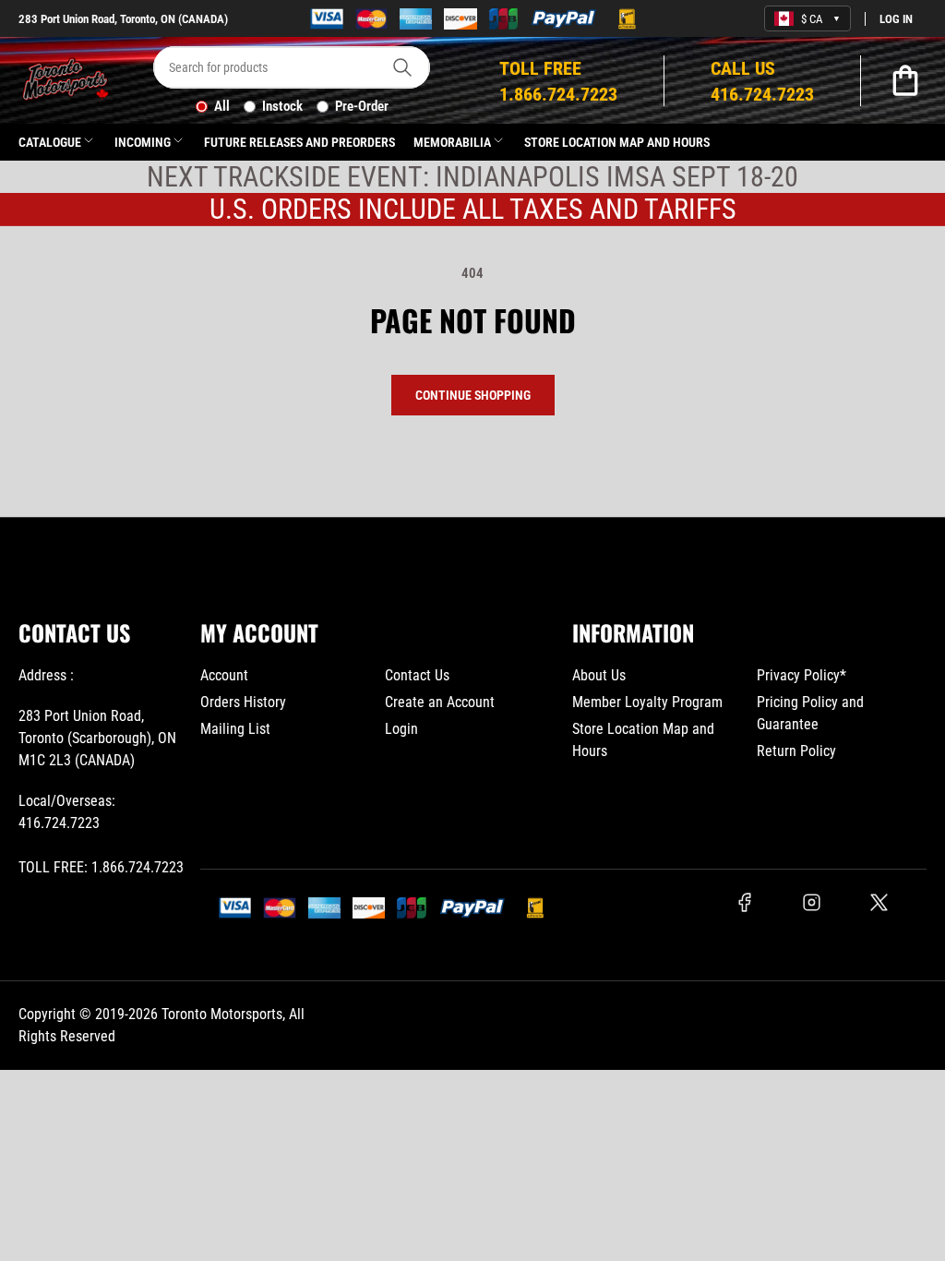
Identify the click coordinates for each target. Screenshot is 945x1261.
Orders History (243, 702)
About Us (599, 675)
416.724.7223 (59, 823)
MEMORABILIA (452, 142)
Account (224, 675)
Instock (282, 106)
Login (401, 729)
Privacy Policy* (801, 675)
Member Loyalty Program (647, 702)
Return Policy (796, 751)
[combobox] (291, 67)
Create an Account (440, 702)
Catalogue (49, 142)
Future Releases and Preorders (299, 142)
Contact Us (417, 675)
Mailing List (235, 729)
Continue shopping (473, 395)
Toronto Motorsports (221, 1014)
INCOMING (142, 142)
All (222, 106)
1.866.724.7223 (137, 867)
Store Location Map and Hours (617, 142)
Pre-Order (362, 106)
